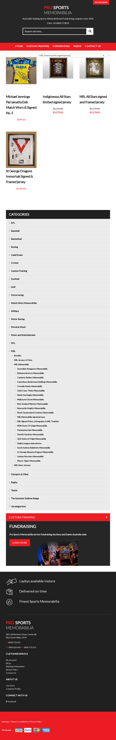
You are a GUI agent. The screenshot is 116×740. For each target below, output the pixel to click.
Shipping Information (15, 666)
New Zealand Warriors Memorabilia (32, 404)
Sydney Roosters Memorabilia (30, 456)
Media (77, 46)
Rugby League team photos (29, 443)
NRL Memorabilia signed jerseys (31, 417)
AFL (13, 222)
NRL (13, 351)
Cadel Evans (17, 255)
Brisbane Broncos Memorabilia (30, 373)
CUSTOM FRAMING (22, 517)
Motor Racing (18, 319)
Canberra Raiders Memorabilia (30, 377)
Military (15, 311)
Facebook (12, 701)
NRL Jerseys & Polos (23, 360)
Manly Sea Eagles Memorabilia (30, 395)
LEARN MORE (19, 542)
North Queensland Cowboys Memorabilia (35, 412)
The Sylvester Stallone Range (25, 498)
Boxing (14, 246)
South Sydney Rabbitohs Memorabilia (33, 447)
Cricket (14, 262)
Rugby (14, 482)
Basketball (16, 238)
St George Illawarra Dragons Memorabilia (35, 452)
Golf (13, 287)
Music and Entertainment (23, 335)
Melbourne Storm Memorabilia (30, 399)
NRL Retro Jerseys (22, 465)
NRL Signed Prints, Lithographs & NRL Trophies (38, 421)
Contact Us (93, 46)
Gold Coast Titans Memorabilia (31, 390)
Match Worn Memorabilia (24, 303)
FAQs (8, 663)
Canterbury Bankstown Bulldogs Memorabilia (37, 382)
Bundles (17, 355)
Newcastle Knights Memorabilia (31, 408)
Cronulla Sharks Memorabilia (29, 386)
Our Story (10, 685)
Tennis (14, 490)
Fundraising (61, 46)
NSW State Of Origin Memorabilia (32, 425)
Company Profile (13, 689)
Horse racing (17, 295)
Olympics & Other (20, 474)
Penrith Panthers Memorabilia (30, 434)
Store (19, 46)
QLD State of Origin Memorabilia (31, 439)
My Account (11, 660)
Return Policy (12, 669)
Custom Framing (37, 46)
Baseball (15, 230)
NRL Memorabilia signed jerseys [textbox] (71, 55)
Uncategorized (18, 506)
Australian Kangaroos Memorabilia (32, 369)
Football (15, 278)
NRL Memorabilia (21, 364)
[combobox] (58, 55)
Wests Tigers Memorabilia (28, 461)
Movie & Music (18, 327)
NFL (13, 343)
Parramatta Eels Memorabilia (29, 430)
